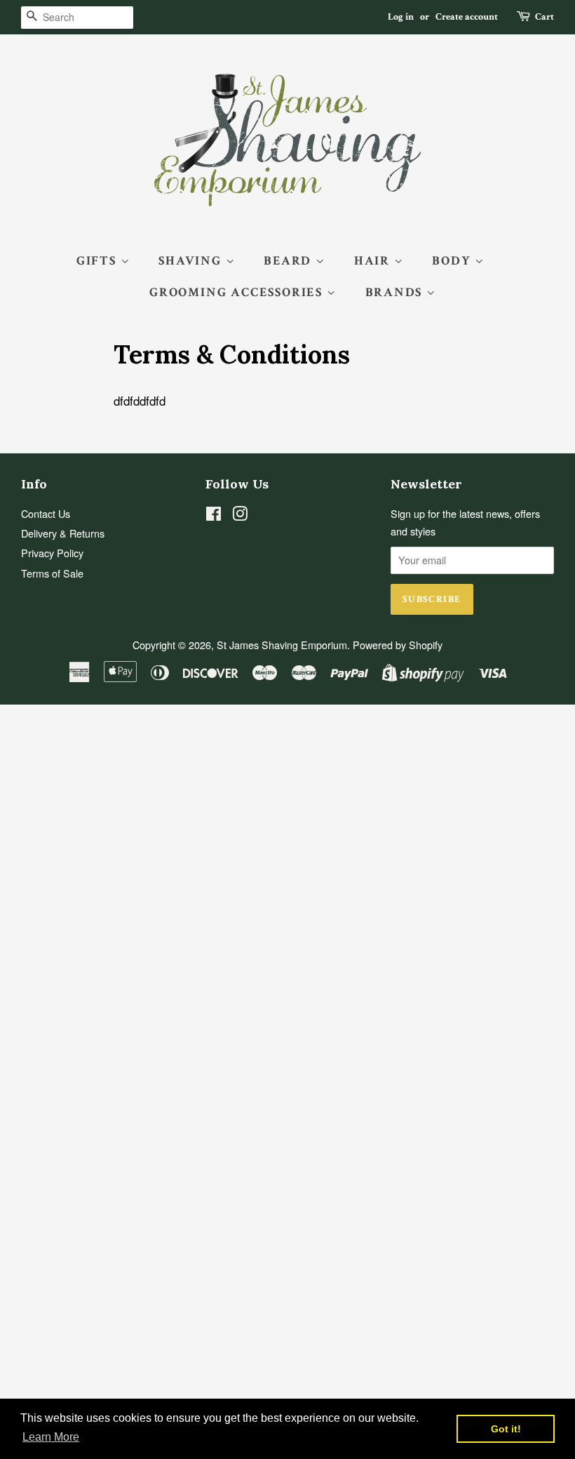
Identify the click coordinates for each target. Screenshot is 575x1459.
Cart (544, 17)
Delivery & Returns (62, 533)
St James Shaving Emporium (282, 644)
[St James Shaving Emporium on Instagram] (240, 515)
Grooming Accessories (238, 292)
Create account (466, 17)
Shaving (191, 261)
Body (453, 261)
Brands (396, 292)
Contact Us (45, 513)
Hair (374, 261)
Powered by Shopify (397, 644)
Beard (290, 261)
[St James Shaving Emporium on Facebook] (213, 515)
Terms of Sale (52, 573)
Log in (401, 17)
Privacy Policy (52, 552)
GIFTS (98, 261)
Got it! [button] (506, 1428)
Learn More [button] (50, 1437)
